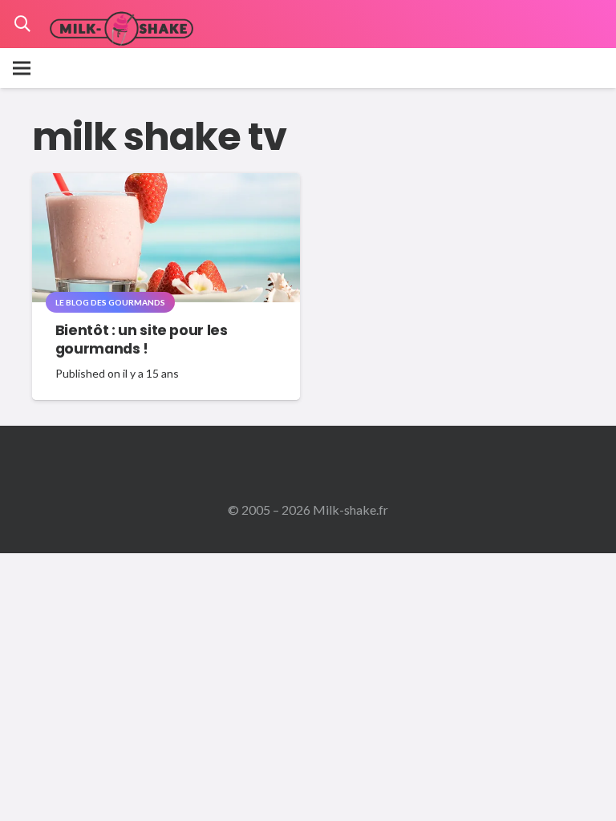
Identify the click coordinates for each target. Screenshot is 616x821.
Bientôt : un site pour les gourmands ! (141, 339)
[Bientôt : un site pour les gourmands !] (166, 184)
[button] (22, 24)
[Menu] (21, 68)
